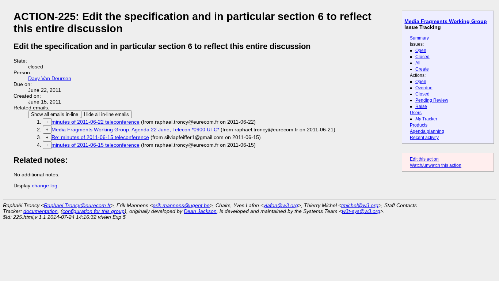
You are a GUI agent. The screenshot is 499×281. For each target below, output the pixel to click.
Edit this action (424, 159)
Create (422, 69)
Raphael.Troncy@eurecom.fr (77, 205)
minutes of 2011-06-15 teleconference (96, 145)
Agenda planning (427, 131)
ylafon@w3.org (280, 205)
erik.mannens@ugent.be (181, 205)
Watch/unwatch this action (435, 165)
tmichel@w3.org (359, 205)
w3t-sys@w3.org (361, 211)
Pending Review (431, 100)
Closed (422, 56)
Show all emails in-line (54, 114)
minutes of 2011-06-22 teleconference (96, 122)
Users (416, 112)
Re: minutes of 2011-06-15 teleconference (100, 137)
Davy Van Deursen (49, 78)
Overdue (424, 87)
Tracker (426, 118)
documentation (40, 211)
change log (44, 185)
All (417, 62)
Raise (421, 106)
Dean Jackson (200, 211)
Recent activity (424, 137)
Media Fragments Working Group (445, 21)
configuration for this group (93, 211)
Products (418, 125)
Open (420, 50)
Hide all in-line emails (106, 114)
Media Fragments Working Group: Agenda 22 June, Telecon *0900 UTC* (135, 129)
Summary (419, 38)
